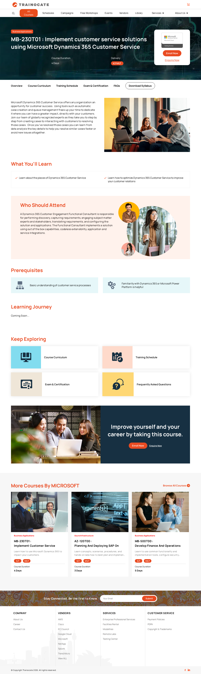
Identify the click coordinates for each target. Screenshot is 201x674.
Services (156, 13)
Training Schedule (67, 85)
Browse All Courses (175, 485)
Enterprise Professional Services (119, 619)
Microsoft (63, 638)
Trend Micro (64, 653)
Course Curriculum (39, 85)
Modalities (108, 629)
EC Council (63, 629)
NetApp (62, 643)
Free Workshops (89, 13)
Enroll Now (172, 53)
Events (108, 13)
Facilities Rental (111, 624)
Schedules (48, 13)
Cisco (61, 624)
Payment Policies (156, 619)
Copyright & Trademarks (160, 629)
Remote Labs (109, 633)
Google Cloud (64, 633)
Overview (16, 85)
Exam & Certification (96, 85)
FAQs (117, 85)
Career (16, 624)
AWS (60, 619)
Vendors (123, 13)
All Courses (28, 13)
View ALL (62, 658)
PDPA (150, 624)
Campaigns (67, 13)
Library (139, 13)
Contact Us (19, 629)
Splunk (61, 648)
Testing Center (110, 638)
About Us (180, 13)
